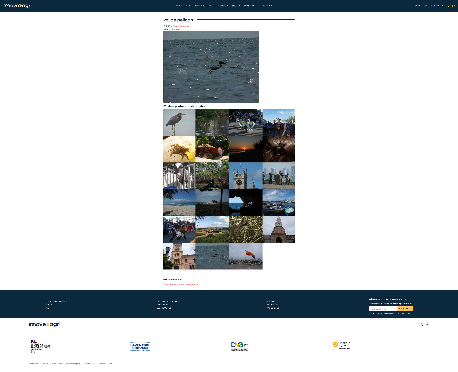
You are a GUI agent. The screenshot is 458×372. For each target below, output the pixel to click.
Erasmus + (266, 6)
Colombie (174, 29)
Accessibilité (89, 364)
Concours (219, 6)
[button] (453, 5)
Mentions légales (73, 364)
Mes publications (433, 5)
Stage (234, 6)
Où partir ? (249, 6)
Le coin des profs (167, 301)
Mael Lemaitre (181, 26)
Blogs (270, 301)
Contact (50, 304)
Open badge (164, 304)
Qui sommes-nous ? (56, 301)
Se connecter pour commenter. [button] (182, 284)
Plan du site (57, 364)
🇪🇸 (419, 5)
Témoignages (200, 6)
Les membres (164, 308)
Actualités (273, 308)
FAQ (47, 308)
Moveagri (272, 304)
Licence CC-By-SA (106, 364)
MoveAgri (181, 6)
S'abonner (405, 309)
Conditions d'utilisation (38, 364)
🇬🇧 (416, 5)
